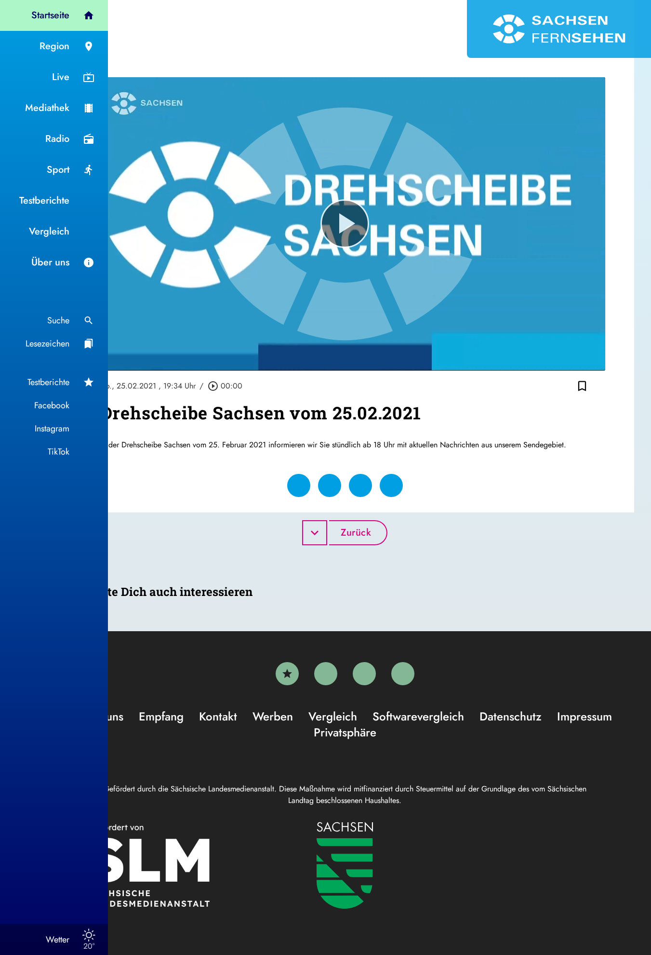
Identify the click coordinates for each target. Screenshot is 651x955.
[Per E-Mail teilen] (391, 485)
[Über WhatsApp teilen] (360, 485)
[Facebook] (325, 673)
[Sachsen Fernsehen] (559, 29)
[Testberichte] (287, 673)
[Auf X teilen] (329, 485)
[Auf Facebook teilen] (298, 485)
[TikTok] (402, 673)
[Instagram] (364, 673)
